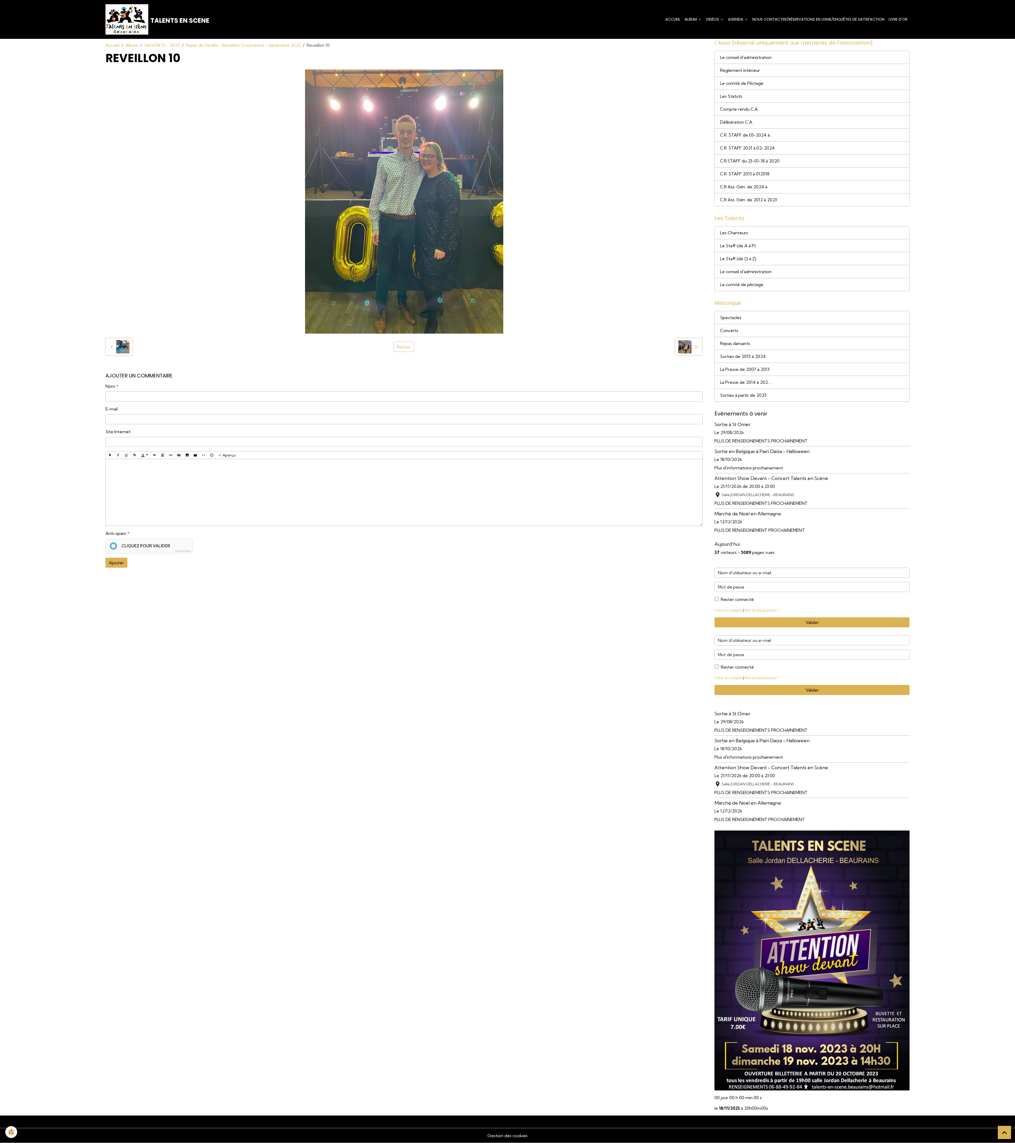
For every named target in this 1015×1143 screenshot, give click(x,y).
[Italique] (118, 455)
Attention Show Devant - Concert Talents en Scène (771, 478)
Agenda (736, 19)
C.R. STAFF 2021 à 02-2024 (747, 148)
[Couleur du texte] (144, 455)
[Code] (203, 455)
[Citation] (154, 455)
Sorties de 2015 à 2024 (743, 356)
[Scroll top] (1004, 1132)
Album (691, 19)
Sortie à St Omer (732, 424)
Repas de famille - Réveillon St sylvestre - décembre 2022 (243, 45)
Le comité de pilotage (741, 284)
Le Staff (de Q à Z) (738, 258)
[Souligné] (126, 455)
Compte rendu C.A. (739, 109)
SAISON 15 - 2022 (162, 45)
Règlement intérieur (740, 70)
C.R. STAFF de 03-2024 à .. (746, 135)
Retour (404, 346)
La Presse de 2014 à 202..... (746, 382)
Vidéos (713, 19)
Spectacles (730, 317)
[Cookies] (11, 1132)
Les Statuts (731, 96)
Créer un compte (728, 610)
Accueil (672, 19)
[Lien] (171, 455)
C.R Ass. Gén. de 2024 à (743, 186)
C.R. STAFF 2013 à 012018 (744, 173)
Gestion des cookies (507, 1135)
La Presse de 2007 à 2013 (744, 369)
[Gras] (110, 455)
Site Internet (118, 431)
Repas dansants (735, 343)
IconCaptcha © (183, 550)
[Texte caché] (179, 455)
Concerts (729, 330)
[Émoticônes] (211, 455)
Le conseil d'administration (746, 57)
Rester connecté (737, 599)
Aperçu (229, 455)
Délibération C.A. (736, 122)
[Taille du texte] (134, 455)
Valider (812, 622)
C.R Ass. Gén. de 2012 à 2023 (748, 199)
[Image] (187, 455)
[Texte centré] (162, 455)
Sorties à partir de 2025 (743, 395)
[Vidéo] (195, 455)
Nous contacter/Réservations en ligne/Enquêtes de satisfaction (818, 19)
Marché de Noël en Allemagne (747, 513)
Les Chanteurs (734, 232)
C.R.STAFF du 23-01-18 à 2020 (749, 161)
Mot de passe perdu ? (762, 610)
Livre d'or (898, 19)
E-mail (111, 409)
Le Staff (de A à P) (738, 245)
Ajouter (116, 562)
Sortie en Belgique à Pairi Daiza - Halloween (762, 451)
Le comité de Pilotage (741, 83)
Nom (110, 386)
